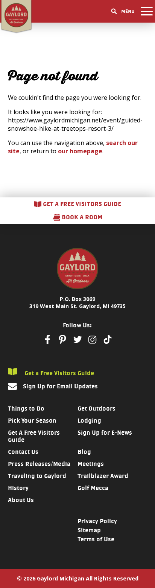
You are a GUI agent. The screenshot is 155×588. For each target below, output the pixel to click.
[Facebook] (47, 339)
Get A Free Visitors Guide (34, 436)
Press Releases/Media (39, 463)
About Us (21, 500)
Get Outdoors (96, 408)
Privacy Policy (97, 521)
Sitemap (89, 530)
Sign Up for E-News (105, 432)
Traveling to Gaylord (37, 476)
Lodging (89, 420)
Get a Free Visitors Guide (58, 373)
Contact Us (23, 451)
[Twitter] (77, 339)
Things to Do (26, 408)
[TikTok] (107, 339)
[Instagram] (92, 340)
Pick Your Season (32, 420)
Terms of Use (96, 539)
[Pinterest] (62, 339)
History (18, 488)
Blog (84, 451)
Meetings (91, 463)
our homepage (80, 151)
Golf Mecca (93, 488)
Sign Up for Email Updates (60, 386)
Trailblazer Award (103, 476)
